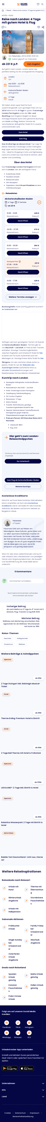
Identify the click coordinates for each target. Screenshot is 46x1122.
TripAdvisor (10, 185)
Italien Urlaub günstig (37, 986)
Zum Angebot (33, 64)
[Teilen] (43, 27)
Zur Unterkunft (23, 461)
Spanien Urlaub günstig (12, 977)
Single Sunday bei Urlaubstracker (15, 944)
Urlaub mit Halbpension (14, 910)
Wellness (22, 644)
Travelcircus (8, 644)
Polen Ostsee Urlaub (14, 997)
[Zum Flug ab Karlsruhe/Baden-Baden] (23, 471)
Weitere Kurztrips (23, 486)
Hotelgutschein (22, 638)
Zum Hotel (23, 132)
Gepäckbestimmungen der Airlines (20, 415)
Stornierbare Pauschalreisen (37, 900)
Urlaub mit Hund (13, 888)
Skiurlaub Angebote (35, 941)
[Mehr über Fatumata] (7, 522)
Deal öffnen (23, 221)
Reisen (9, 10)
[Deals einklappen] (39, 202)
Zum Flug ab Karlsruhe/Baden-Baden (23, 480)
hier (41, 353)
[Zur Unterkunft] (23, 447)
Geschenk (7, 638)
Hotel (7, 121)
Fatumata (16, 56)
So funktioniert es (9, 309)
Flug (16, 121)
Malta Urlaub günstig (37, 975)
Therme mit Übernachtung (37, 889)
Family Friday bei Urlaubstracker (37, 930)
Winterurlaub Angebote (14, 899)
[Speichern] (39, 27)
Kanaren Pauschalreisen (15, 988)
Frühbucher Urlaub (14, 927)
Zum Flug (23, 138)
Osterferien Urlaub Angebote (14, 957)
